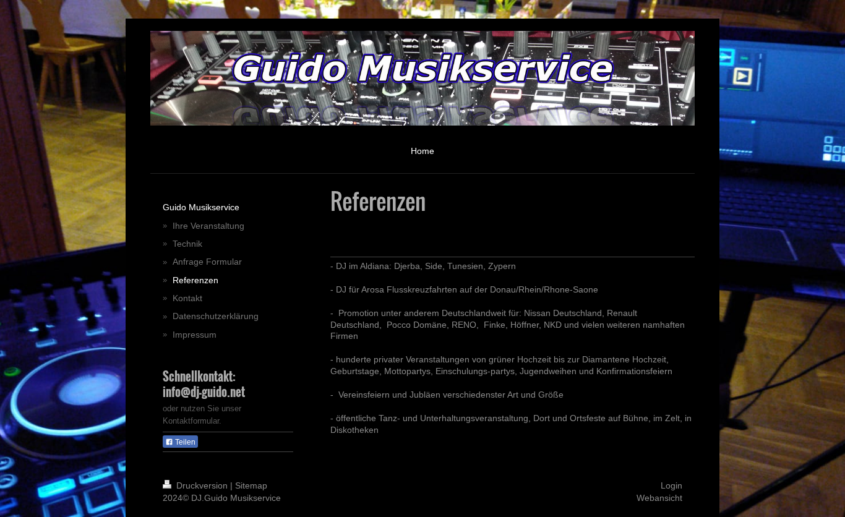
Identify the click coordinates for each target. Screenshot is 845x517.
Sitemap (251, 485)
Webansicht (659, 498)
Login (671, 485)
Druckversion (202, 485)
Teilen (184, 442)
